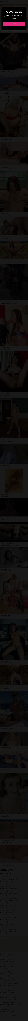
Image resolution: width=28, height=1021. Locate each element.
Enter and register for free (14, 24)
